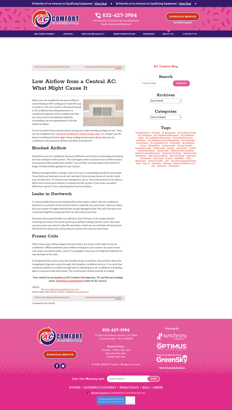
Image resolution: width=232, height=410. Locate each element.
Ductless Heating (184, 145)
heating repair (163, 150)
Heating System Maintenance (147, 153)
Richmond (167, 163)
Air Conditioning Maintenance (166, 135)
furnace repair (159, 148)
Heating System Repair (171, 153)
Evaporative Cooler (143, 148)
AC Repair (155, 132)
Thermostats (173, 166)
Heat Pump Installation (158, 155)
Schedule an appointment (69, 280)
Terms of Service (117, 401)
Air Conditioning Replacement (158, 137)
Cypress (142, 145)
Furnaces (170, 148)
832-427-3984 (118, 15)
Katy (167, 160)
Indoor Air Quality (155, 160)
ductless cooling (168, 145)
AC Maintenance (142, 132)
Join (153, 378)
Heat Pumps (158, 158)
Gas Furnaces (182, 148)
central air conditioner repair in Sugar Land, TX (79, 133)
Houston (169, 158)
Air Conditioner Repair (186, 132)
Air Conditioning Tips (159, 143)
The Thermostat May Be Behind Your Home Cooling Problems (103, 67)
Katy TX (146, 163)
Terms (132, 403)
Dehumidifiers (154, 145)
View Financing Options (172, 367)
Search (181, 83)
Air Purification (188, 143)
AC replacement (168, 132)
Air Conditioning (81, 292)
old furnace (156, 163)
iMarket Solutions (100, 392)
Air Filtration (175, 143)
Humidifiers (179, 158)
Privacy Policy (108, 401)
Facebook (57, 366)
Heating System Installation (182, 150)
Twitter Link (35, 287)
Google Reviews (63, 366)
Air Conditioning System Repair (57, 289)
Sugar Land (74, 289)
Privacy (128, 403)
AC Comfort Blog (166, 66)
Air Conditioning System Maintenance (164, 140)
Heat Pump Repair (177, 155)
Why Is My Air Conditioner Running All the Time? (52, 67)
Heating (192, 148)
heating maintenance (146, 150)
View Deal (101, 3)
